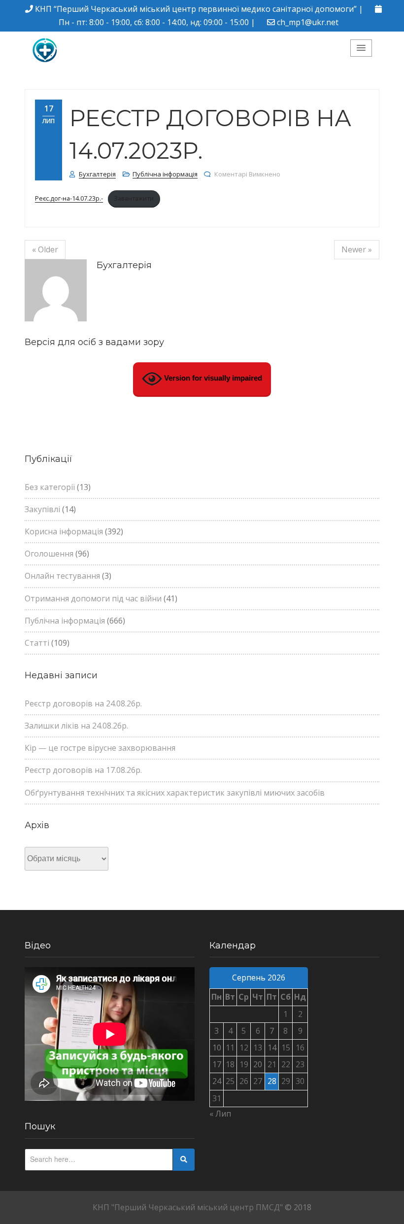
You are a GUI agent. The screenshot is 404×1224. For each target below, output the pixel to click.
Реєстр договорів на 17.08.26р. (83, 770)
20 (257, 1064)
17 (216, 1064)
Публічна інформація (165, 174)
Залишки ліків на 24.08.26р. (76, 725)
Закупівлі (42, 509)
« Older (45, 249)
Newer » (356, 249)
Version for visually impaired (212, 378)
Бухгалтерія (97, 174)
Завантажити (134, 198)
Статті (37, 642)
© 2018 (298, 1207)
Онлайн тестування (62, 575)
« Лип (220, 1113)
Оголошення (49, 553)
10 (216, 1047)
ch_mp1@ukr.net (307, 22)
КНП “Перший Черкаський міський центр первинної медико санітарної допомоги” (196, 8)
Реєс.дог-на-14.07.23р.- (69, 198)
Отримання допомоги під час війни (93, 598)
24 (216, 1081)
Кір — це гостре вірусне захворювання (100, 747)
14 (272, 1047)
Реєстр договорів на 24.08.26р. (83, 703)
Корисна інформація (64, 531)
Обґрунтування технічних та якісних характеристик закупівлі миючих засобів (175, 792)
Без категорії (50, 487)
